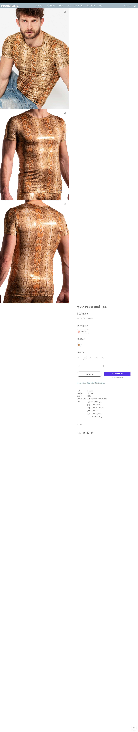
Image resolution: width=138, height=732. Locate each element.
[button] (128, 366)
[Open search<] (125, 6)
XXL (103, 358)
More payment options (117, 377)
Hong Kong (84, 331)
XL (96, 358)
